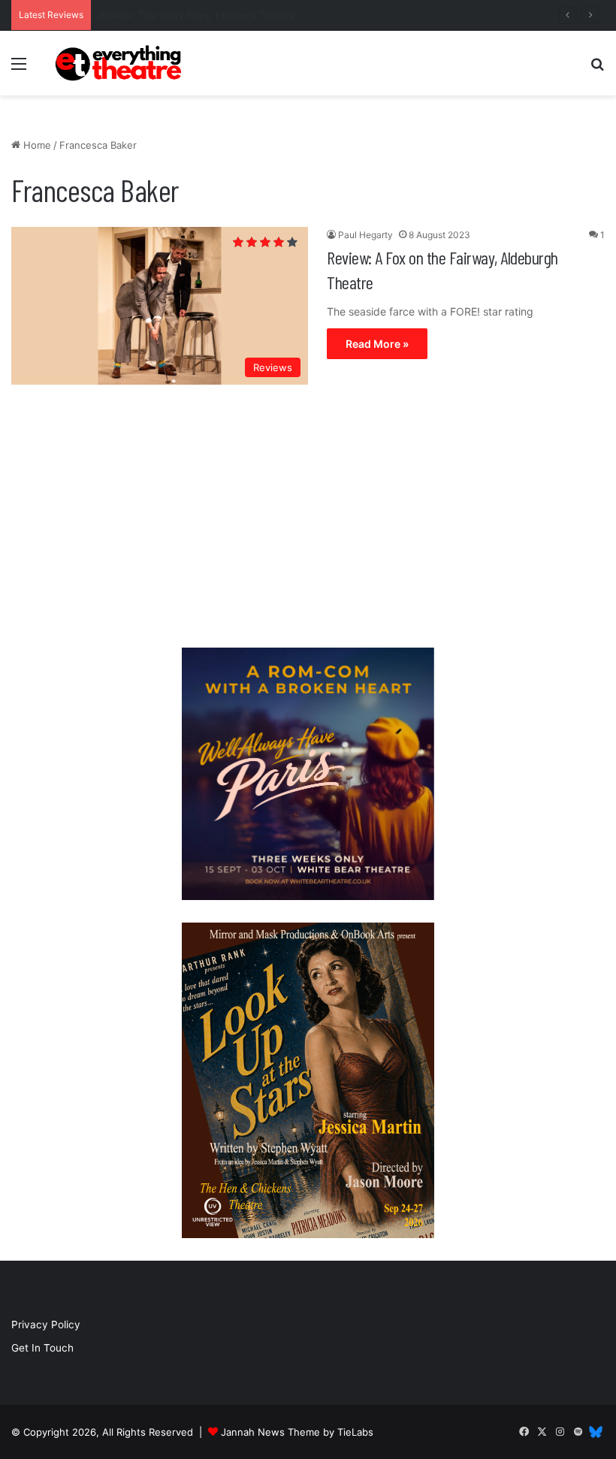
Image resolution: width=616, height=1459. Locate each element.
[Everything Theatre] (120, 63)
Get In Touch (42, 1348)
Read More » (377, 343)
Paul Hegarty (365, 234)
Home (35, 145)
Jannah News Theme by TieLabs (297, 1432)
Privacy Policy (45, 1325)
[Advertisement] (308, 520)
